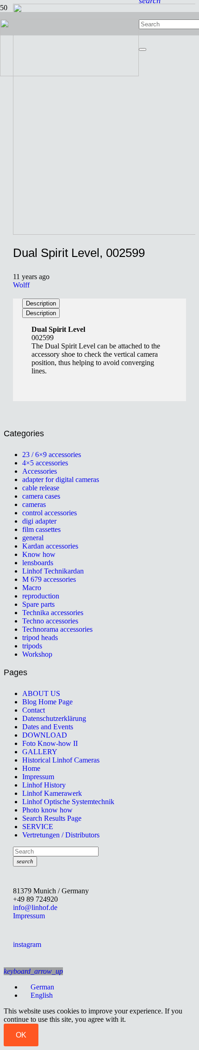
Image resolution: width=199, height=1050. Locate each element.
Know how (39, 554)
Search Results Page (51, 818)
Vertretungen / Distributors (61, 835)
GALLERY (39, 752)
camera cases (41, 496)
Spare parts (38, 604)
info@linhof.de (35, 907)
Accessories (39, 471)
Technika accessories (52, 613)
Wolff (21, 285)
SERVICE (37, 826)
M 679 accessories (49, 579)
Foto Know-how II (50, 743)
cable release (40, 488)
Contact (33, 710)
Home (31, 768)
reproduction (40, 596)
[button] (33, 971)
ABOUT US (41, 693)
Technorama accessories (57, 629)
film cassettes (41, 529)
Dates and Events (47, 727)
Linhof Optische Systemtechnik (68, 802)
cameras (34, 504)
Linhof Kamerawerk (52, 793)
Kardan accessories (50, 546)
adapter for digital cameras (60, 479)
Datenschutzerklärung (54, 718)
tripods (32, 646)
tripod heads (40, 637)
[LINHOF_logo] (69, 74)
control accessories (49, 513)
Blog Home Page (47, 702)
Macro (31, 588)
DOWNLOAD (44, 735)
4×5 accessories (45, 463)
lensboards (37, 563)
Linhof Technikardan (53, 571)
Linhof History (44, 785)
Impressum (38, 777)
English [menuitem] (42, 995)
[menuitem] (38, 987)
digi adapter (39, 521)
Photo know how (47, 810)
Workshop (37, 654)
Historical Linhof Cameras (61, 760)
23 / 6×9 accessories (51, 454)
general (33, 538)
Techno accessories (50, 621)
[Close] (142, 49)
